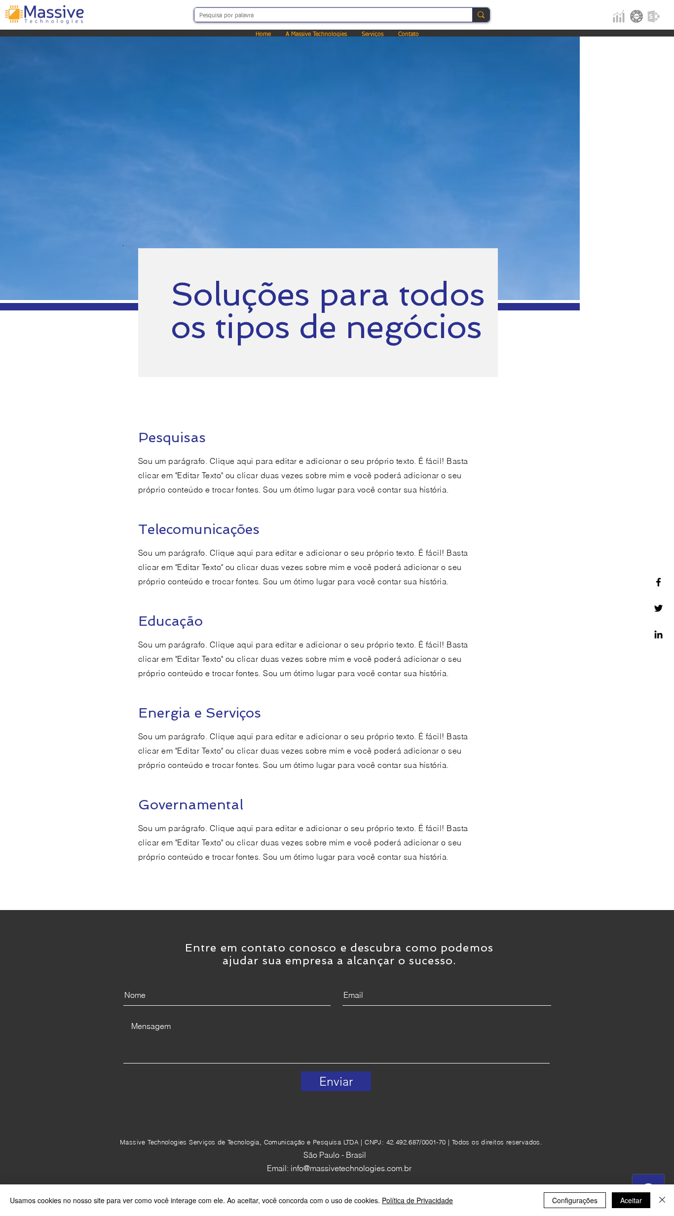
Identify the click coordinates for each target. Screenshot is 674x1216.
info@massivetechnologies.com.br (351, 1168)
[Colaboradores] (653, 16)
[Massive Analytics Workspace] (618, 16)
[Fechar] (662, 1200)
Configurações (575, 1200)
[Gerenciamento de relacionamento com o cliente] (636, 16)
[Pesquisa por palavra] (480, 15)
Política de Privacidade (417, 1200)
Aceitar (631, 1200)
